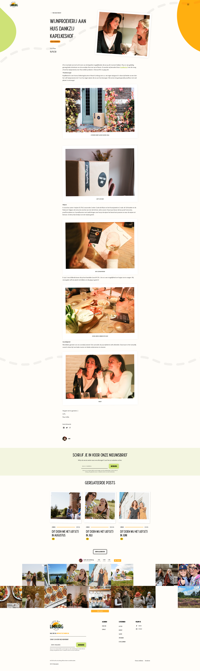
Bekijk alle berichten (100, 551)
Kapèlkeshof (124, 67)
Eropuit (120, 630)
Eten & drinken (122, 641)
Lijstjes (120, 626)
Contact (104, 629)
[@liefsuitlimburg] (80, 560)
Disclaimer (147, 660)
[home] (14, 4)
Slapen (120, 634)
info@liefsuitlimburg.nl (63, 633)
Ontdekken (121, 638)
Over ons (104, 626)
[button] (188, 4)
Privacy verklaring (139, 660)
